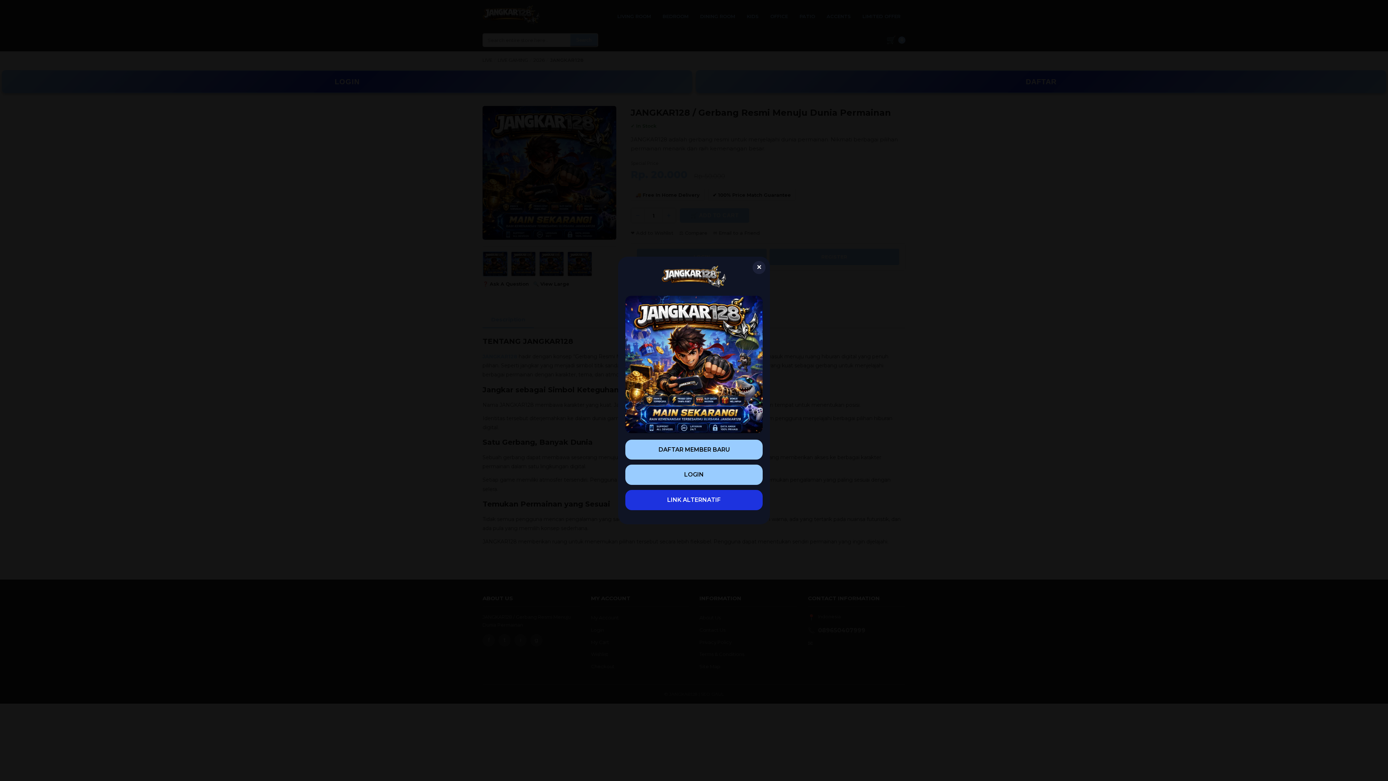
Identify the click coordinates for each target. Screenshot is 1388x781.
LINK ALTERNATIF (694, 499)
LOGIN (694, 474)
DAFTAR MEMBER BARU (694, 449)
